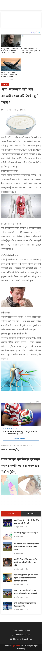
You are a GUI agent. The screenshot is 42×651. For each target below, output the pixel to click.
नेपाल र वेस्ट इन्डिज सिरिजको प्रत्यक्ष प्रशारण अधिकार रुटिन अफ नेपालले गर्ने (25, 592)
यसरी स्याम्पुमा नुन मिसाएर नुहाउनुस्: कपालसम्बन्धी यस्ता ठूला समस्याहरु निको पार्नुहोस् (21, 466)
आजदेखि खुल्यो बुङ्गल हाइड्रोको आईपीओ (26, 533)
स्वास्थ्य (5, 84)
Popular (31, 513)
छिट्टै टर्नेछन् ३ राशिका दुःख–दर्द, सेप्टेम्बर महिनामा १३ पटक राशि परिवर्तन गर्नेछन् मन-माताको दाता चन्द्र (26, 578)
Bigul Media (16, 646)
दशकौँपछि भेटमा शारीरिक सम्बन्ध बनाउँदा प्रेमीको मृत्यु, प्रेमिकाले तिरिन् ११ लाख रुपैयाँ (25, 562)
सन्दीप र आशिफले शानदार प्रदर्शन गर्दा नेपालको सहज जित (25, 605)
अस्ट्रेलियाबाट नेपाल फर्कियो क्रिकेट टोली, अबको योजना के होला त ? (26, 522)
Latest (11, 513)
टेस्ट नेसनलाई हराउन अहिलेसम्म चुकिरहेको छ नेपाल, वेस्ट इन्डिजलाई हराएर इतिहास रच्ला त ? (26, 546)
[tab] (11, 513)
